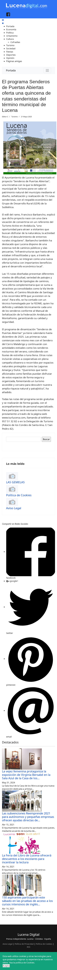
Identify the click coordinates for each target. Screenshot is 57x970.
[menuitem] (10, 26)
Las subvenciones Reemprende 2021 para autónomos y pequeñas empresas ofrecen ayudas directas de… (28, 816)
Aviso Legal (13, 508)
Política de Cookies (18, 495)
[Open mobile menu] (3, 20)
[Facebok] (8, 14)
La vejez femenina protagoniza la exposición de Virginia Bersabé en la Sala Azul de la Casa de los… (26, 774)
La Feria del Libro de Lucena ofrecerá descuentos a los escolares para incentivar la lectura (26, 858)
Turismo (14, 116)
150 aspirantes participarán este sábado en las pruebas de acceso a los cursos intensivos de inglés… (27, 900)
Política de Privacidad (24, 944)
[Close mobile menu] (3, 23)
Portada (11, 70)
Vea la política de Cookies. (22, 962)
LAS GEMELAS (15, 482)
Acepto (6, 965)
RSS (28, 947)
